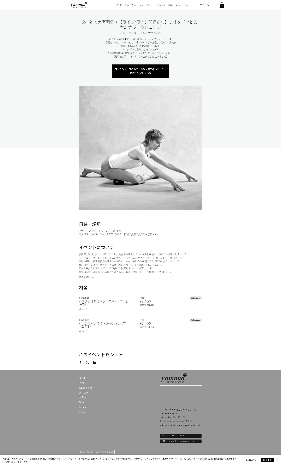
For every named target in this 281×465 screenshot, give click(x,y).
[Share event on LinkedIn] (94, 362)
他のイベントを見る (140, 73)
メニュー (83, 392)
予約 (81, 383)
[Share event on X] (87, 362)
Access (83, 407)
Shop (82, 412)
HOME (82, 378)
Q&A (81, 402)
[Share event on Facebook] (80, 362)
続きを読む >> (87, 277)
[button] (150, 5)
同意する (267, 459)
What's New (85, 388)
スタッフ (83, 397)
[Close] (277, 460)
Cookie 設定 (251, 459)
